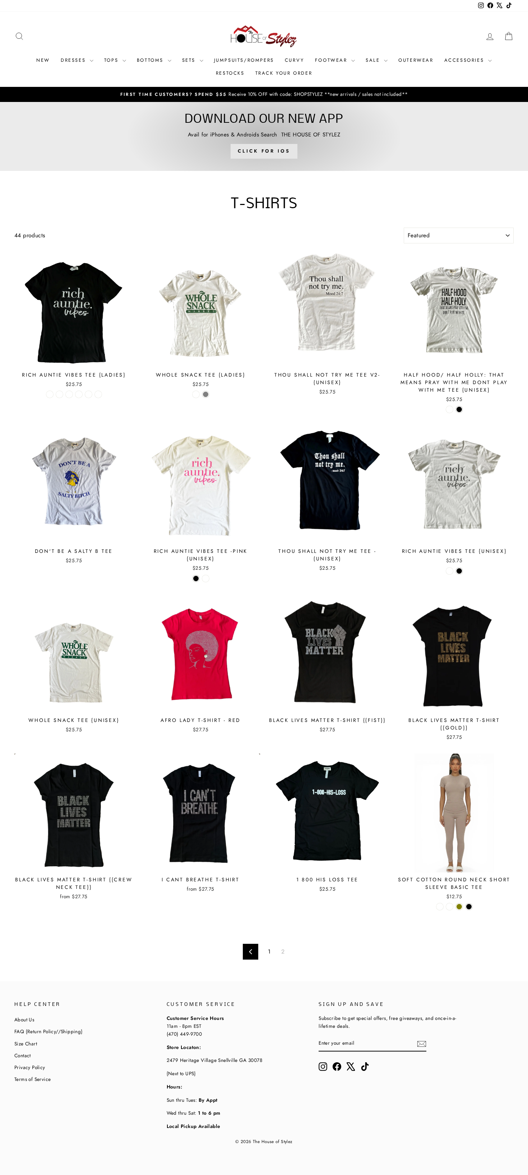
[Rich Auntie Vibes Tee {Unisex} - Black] (459, 571)
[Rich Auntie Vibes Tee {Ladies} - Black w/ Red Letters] (69, 394)
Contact (22, 1055)
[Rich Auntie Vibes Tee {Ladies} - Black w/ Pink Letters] (59, 394)
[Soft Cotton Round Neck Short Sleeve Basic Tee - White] (439, 906)
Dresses (74, 60)
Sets (190, 60)
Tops (112, 60)
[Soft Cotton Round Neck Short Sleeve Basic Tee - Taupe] (449, 906)
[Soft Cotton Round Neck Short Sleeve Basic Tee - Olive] (459, 906)
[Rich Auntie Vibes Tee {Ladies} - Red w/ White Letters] (88, 394)
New (43, 60)
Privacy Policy (29, 1067)
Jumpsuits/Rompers (244, 60)
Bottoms (151, 60)
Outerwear (415, 60)
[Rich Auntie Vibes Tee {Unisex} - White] (449, 571)
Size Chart (25, 1043)
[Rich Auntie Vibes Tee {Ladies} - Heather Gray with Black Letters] (98, 394)
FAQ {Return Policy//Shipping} (48, 1031)
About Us (24, 1019)
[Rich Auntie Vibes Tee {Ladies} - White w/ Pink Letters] (78, 394)
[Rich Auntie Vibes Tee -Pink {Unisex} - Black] (196, 578)
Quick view (73, 358)
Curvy (294, 60)
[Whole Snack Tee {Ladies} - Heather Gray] (205, 394)
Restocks (230, 73)
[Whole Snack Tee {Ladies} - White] (196, 394)
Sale (374, 60)
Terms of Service (32, 1079)
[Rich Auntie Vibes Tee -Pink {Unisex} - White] (205, 578)
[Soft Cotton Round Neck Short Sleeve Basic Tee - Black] (469, 906)
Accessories (465, 60)
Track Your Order (283, 73)
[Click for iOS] (264, 136)
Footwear (332, 60)
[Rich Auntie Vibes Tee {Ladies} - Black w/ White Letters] (49, 394)
